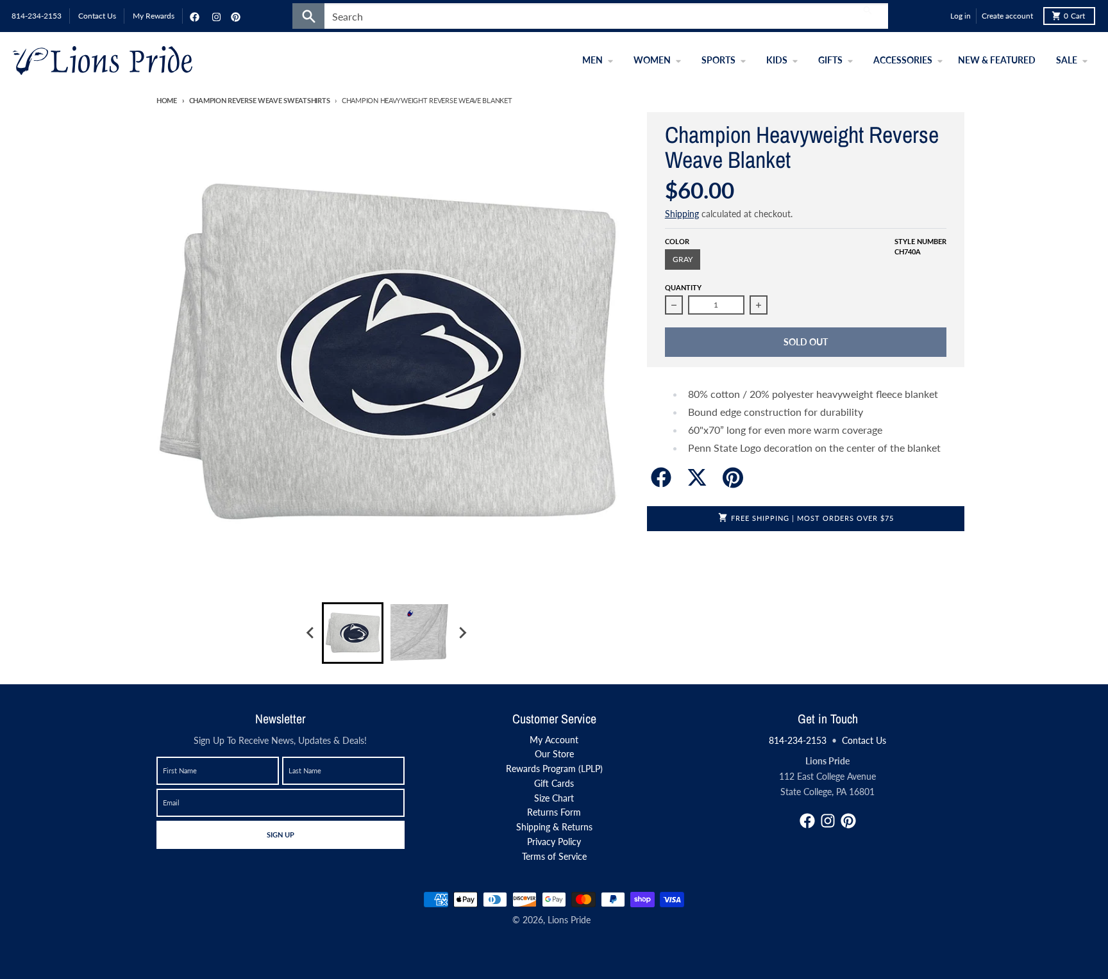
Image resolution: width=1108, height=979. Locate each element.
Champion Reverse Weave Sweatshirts (259, 100)
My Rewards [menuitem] (153, 16)
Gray (682, 259)
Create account (1007, 16)
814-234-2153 (798, 740)
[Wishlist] (937, 16)
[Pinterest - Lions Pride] (234, 16)
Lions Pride (569, 919)
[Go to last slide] (310, 633)
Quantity (683, 287)
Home (166, 100)
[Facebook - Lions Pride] (193, 16)
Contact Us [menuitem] (97, 16)
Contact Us (864, 740)
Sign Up (280, 834)
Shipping (682, 213)
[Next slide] (462, 633)
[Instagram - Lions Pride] (214, 16)
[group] (352, 633)
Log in (960, 16)
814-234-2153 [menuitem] (37, 16)
